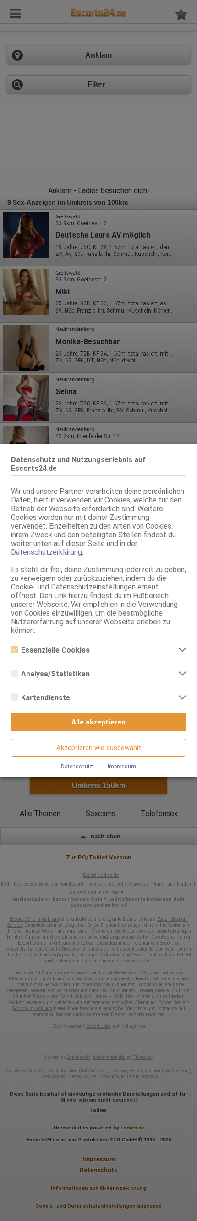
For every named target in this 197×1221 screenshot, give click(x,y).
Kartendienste (45, 697)
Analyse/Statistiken (55, 674)
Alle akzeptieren (98, 722)
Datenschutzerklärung (46, 552)
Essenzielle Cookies (55, 650)
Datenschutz (77, 766)
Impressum (122, 766)
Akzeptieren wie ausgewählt (98, 748)
